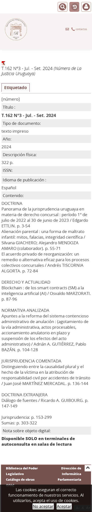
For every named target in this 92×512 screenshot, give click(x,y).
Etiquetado (15, 87)
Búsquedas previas (74, 7)
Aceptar (64, 506)
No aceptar (43, 506)
